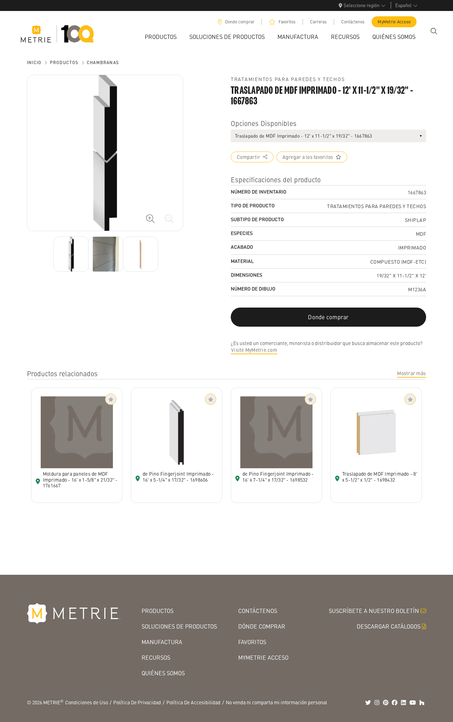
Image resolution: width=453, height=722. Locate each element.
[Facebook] (394, 702)
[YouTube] (412, 702)
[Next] (71, 254)
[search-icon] (433, 31)
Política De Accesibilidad (193, 702)
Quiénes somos (163, 673)
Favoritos (287, 21)
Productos (64, 62)
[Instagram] (376, 702)
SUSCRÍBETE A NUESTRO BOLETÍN (374, 610)
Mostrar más (411, 373)
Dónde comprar (261, 626)
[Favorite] (110, 399)
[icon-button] (150, 218)
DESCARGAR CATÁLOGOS (388, 626)
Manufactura (162, 642)
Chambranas (103, 62)
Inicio (34, 62)
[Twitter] (368, 702)
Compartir (248, 157)
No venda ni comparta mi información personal (276, 702)
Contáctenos (353, 21)
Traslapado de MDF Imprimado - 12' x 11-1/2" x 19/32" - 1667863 (303, 136)
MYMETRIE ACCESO (263, 657)
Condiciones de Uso (86, 702)
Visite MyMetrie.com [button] (254, 349)
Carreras (318, 21)
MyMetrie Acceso (394, 21)
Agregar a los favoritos (307, 157)
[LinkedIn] (403, 702)
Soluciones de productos (179, 626)
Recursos (156, 657)
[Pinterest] (386, 702)
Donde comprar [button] (328, 317)
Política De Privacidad (137, 702)
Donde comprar (239, 21)
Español (403, 5)
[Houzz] (421, 702)
